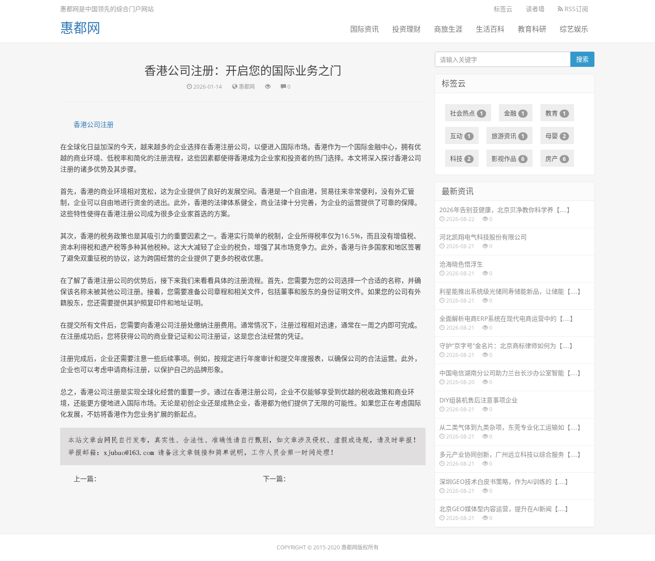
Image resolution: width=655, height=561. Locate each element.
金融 (514, 113)
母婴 (555, 135)
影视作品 (507, 158)
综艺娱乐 (574, 29)
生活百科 (490, 29)
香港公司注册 (94, 124)
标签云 (503, 8)
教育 (555, 113)
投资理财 (406, 29)
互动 (460, 135)
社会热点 (466, 113)
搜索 (582, 59)
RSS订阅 (575, 8)
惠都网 (80, 27)
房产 (555, 158)
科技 (460, 158)
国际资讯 (364, 29)
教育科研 (532, 29)
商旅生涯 (448, 29)
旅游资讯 (507, 135)
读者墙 (535, 8)
